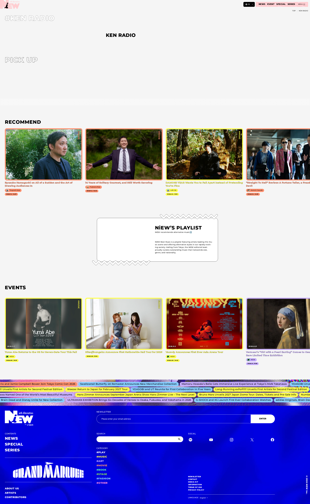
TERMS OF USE (195, 487)
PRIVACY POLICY (196, 490)
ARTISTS (10, 493)
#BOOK (101, 470)
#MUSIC (102, 457)
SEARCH (101, 434)
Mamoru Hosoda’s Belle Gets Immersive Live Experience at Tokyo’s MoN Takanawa (216, 384)
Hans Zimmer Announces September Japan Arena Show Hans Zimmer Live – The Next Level (123, 395)
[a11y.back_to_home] (10, 5)
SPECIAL (281, 4)
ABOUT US (12, 489)
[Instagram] (231, 440)
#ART (100, 461)
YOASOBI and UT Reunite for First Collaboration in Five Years (157, 389)
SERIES (291, 4)
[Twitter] (252, 440)
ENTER (262, 419)
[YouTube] (211, 440)
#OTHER (102, 483)
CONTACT (192, 479)
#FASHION (104, 479)
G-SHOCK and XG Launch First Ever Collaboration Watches (222, 400)
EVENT (270, 4)
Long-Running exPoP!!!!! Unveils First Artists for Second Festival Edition (246, 389)
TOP (294, 11)
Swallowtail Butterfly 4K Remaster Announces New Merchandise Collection (110, 384)
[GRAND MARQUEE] (48, 470)
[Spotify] (190, 440)
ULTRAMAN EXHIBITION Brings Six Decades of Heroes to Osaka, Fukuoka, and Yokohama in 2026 (118, 400)
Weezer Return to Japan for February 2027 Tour (82, 389)
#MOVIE (102, 465)
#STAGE (102, 474)
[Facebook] (272, 440)
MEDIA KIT (193, 482)
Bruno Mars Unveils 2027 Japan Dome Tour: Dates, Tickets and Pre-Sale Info (235, 395)
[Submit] (179, 439)
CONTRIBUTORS (15, 497)
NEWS (262, 4)
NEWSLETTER (104, 412)
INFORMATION (195, 485)
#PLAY (101, 452)
